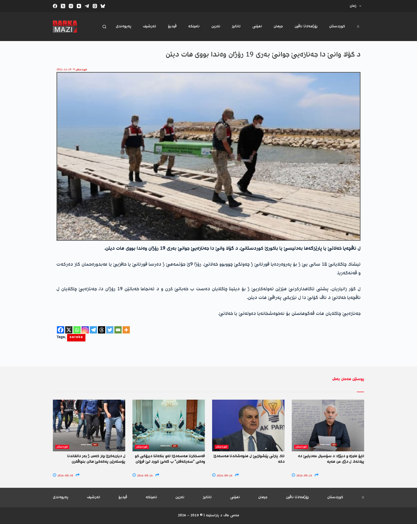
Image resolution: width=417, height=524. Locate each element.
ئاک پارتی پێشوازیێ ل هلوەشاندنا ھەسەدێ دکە (249, 458)
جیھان (278, 26)
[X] (68, 329)
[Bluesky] (103, 6)
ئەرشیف (149, 26)
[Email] (118, 329)
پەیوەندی (123, 26)
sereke (76, 337)
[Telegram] (87, 6)
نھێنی (257, 26)
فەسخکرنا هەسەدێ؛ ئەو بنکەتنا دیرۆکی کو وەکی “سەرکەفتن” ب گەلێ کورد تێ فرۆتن (170, 458)
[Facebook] (55, 6)
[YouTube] (79, 6)
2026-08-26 (144, 476)
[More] (126, 329)
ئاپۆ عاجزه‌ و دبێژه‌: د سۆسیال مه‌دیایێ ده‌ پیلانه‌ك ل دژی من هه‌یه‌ (331, 458)
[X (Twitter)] (63, 6)
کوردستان (337, 26)
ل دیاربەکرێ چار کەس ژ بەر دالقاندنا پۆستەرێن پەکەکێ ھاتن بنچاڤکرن (96, 458)
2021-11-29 (63, 70)
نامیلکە (194, 26)
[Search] (104, 26)
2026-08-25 (304, 476)
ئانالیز (236, 26)
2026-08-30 (65, 476)
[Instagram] (71, 6)
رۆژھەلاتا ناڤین (306, 26)
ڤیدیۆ (172, 26)
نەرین (215, 26)
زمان (353, 6)
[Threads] (95, 6)
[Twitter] (109, 329)
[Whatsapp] (77, 329)
